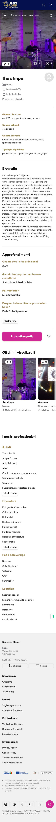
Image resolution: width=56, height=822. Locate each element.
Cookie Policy (9, 752)
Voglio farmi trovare (12, 724)
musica (30, 15)
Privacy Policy (9, 747)
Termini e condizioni (12, 757)
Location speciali (11, 594)
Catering (6, 570)
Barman (6, 561)
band (37, 15)
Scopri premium (10, 733)
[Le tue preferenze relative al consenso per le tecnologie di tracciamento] (53, 616)
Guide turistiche (10, 512)
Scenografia (8, 541)
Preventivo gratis (22, 336)
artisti (24, 15)
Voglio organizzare (11, 705)
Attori (5, 468)
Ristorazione (8, 614)
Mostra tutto (10, 320)
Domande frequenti (12, 710)
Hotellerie (7, 609)
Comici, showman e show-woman (19, 473)
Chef (4, 575)
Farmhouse (8, 604)
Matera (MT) (13, 89)
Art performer (9, 458)
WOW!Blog (8, 691)
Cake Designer (10, 566)
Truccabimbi (8, 453)
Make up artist (9, 526)
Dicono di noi (9, 686)
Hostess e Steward (11, 521)
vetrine (17, 15)
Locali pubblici (9, 619)
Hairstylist (7, 517)
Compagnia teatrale (12, 477)
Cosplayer (7, 482)
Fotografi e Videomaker (14, 507)
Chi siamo (7, 681)
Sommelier (8, 580)
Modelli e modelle (11, 531)
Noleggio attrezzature (13, 536)
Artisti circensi (9, 463)
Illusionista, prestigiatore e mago (18, 487)
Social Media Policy (12, 762)
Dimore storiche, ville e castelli (18, 599)
